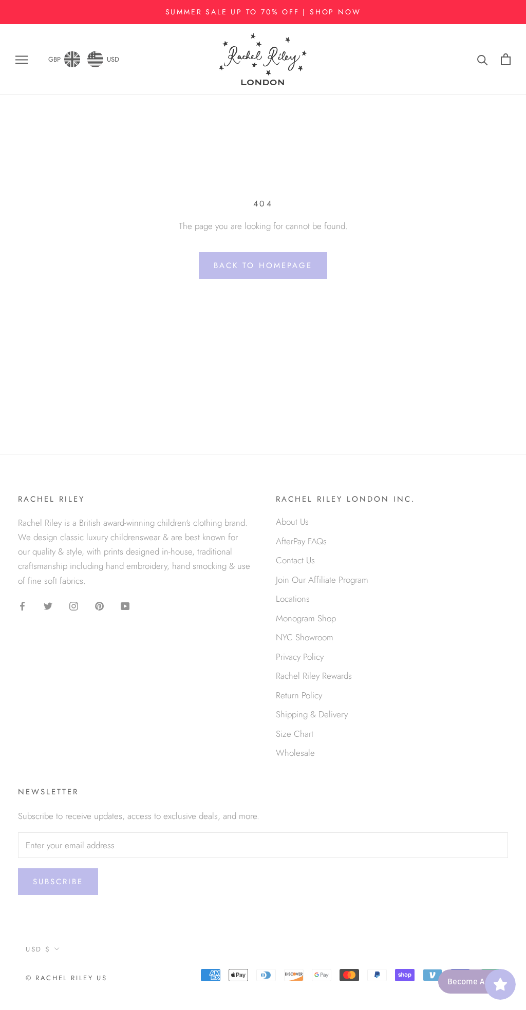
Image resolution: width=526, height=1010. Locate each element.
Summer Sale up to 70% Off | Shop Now (263, 12)
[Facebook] (22, 605)
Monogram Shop (306, 618)
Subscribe (58, 881)
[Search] (482, 59)
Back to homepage (263, 265)
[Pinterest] (99, 605)
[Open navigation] (21, 59)
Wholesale (295, 753)
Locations (293, 599)
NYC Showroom (304, 637)
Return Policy (299, 695)
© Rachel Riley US (66, 978)
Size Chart (294, 734)
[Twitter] (48, 605)
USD (113, 59)
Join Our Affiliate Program (322, 580)
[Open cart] (506, 59)
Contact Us (295, 560)
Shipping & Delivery (312, 714)
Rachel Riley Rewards (314, 676)
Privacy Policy (300, 657)
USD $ (38, 949)
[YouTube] (125, 605)
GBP (54, 59)
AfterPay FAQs (301, 541)
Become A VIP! (473, 981)
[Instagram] (73, 605)
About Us (292, 522)
